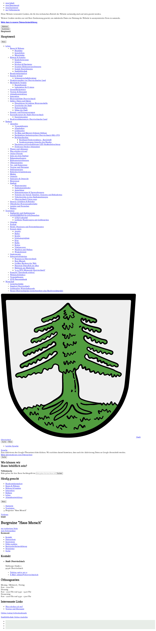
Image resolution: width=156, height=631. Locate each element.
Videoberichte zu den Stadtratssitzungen (31, 197)
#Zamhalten (19, 128)
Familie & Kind (16, 76)
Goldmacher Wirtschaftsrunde (22, 288)
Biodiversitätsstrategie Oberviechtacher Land (28, 119)
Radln (17, 243)
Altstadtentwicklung (18, 94)
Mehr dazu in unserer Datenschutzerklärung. (19, 22)
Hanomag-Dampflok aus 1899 (27, 265)
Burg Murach (20, 261)
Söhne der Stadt (21, 110)
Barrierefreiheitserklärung (16, 546)
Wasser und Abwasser (19, 149)
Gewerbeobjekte (16, 284)
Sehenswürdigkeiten (18, 256)
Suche (8, 551)
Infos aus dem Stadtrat (19, 156)
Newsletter (10, 548)
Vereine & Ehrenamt (18, 92)
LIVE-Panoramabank (18, 279)
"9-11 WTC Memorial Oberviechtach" (30, 270)
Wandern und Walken (24, 249)
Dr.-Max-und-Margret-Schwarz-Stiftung (31, 133)
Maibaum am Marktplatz (25, 268)
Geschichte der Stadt (23, 105)
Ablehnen (5, 26)
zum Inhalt (9, 3)
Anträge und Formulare (19, 206)
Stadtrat (13, 183)
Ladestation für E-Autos (24, 87)
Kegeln (17, 236)
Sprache (4, 450)
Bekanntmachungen (18, 158)
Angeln (18, 231)
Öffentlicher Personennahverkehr (23, 204)
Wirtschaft (9, 281)
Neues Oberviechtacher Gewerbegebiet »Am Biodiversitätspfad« (36, 291)
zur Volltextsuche (12, 10)
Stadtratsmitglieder (22, 188)
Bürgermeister (20, 185)
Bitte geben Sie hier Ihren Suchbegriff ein (18, 473)
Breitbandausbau (21, 137)
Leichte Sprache (12, 446)
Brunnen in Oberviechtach (25, 259)
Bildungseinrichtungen (19, 160)
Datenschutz (10, 539)
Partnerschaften (21, 108)
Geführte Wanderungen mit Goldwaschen (32, 220)
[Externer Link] (80, 623)
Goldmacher (20, 130)
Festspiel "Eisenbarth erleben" (22, 272)
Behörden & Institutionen (20, 172)
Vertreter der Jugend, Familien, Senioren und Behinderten (38, 194)
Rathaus (8, 121)
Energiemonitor (21, 117)
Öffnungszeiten (16, 162)
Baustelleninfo (20, 85)
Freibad (13, 224)
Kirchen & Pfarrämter (23, 64)
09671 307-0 (18, 572)
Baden (17, 233)
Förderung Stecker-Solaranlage (27, 146)
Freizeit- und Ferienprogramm (22, 112)
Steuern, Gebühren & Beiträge (22, 201)
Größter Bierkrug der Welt (25, 263)
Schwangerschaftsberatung (25, 78)
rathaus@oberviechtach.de (24, 574)
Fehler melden (11, 544)
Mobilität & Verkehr (18, 82)
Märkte (13, 174)
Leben (8, 46)
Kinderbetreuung (22, 60)
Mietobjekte (20, 55)
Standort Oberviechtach (20, 286)
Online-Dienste (16, 153)
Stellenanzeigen (16, 169)
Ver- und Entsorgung (18, 165)
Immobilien (19, 53)
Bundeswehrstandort (18, 73)
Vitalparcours (20, 247)
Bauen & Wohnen (17, 48)
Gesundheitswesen (18, 89)
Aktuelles (14, 124)
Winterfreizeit (20, 252)
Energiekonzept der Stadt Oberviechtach (26, 114)
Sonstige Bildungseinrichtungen (28, 66)
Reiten (17, 245)
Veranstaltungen (21, 126)
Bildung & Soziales (18, 57)
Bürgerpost (14, 181)
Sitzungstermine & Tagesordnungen (29, 192)
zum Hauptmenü (12, 5)
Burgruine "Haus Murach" (15, 510)
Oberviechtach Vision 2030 (26, 199)
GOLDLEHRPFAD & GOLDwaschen (24, 215)
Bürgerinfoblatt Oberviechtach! (23, 98)
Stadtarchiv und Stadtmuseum (22, 213)
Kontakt (8, 537)
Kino (17, 240)
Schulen (18, 62)
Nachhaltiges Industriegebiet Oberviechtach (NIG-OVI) (37, 135)
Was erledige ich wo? (18, 151)
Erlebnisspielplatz (22, 238)
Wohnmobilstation (17, 275)
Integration (14, 96)
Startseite (9, 506)
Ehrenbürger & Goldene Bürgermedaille (31, 103)
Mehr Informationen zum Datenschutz (16, 455)
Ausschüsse (19, 190)
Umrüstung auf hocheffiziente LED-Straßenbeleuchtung (37, 144)
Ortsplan (13, 222)
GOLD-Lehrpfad (21, 217)
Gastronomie (15, 254)
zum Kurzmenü (11, 7)
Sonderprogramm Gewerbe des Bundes (35, 142)
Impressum (10, 542)
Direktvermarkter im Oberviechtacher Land (28, 80)
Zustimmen (5, 29)
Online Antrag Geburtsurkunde (14, 613)
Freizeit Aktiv (15, 229)
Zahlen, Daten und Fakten (20, 101)
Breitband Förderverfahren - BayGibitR (35, 140)
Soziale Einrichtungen (24, 69)
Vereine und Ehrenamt (19, 167)
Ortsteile (13, 176)
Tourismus (9, 210)
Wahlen (13, 208)
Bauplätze (18, 50)
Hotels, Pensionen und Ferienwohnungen (27, 227)
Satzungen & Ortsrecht (19, 178)
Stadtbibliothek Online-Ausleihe (14, 617)
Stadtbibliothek (21, 71)
